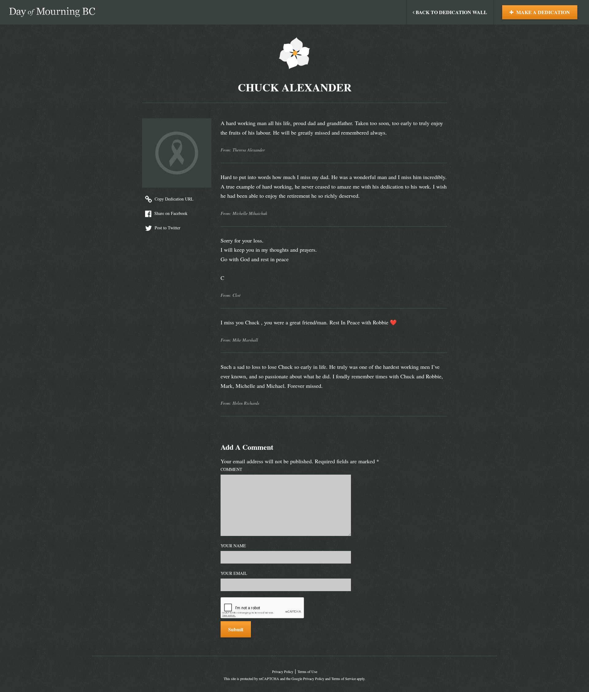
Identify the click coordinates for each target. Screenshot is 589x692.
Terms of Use (307, 671)
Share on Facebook (170, 213)
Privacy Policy (282, 671)
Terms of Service (343, 678)
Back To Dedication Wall (450, 12)
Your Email (234, 573)
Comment (231, 469)
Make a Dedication (542, 12)
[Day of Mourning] (52, 12)
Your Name (233, 546)
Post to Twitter (166, 228)
